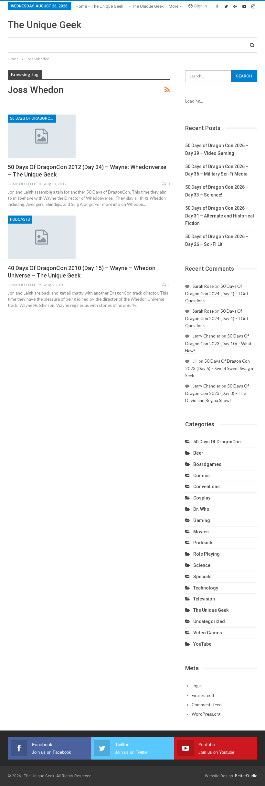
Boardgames (207, 464)
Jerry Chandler (206, 335)
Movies (201, 531)
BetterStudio (246, 776)
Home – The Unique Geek (99, 6)
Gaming (201, 520)
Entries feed (203, 695)
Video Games (207, 632)
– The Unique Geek (146, 6)
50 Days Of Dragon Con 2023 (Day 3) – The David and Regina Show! (217, 393)
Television (204, 598)
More (174, 6)
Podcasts (20, 219)
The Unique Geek (44, 24)
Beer (198, 453)
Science (201, 565)
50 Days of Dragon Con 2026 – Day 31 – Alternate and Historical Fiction (219, 216)
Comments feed (207, 704)
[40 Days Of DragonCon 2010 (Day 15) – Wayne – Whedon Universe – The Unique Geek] (42, 237)
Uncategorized (209, 621)
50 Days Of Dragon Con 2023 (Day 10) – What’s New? (219, 343)
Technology (205, 587)
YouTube (202, 644)
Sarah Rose (203, 286)
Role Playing (206, 554)
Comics (201, 475)
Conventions (206, 486)
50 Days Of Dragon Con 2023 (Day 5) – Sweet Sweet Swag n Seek (219, 368)
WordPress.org (206, 714)
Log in (197, 685)
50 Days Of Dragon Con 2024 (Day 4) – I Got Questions (216, 293)
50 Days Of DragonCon (33, 118)
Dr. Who (201, 509)
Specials (202, 576)
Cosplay (201, 497)
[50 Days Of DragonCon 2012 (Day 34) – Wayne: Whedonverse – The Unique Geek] (42, 136)
